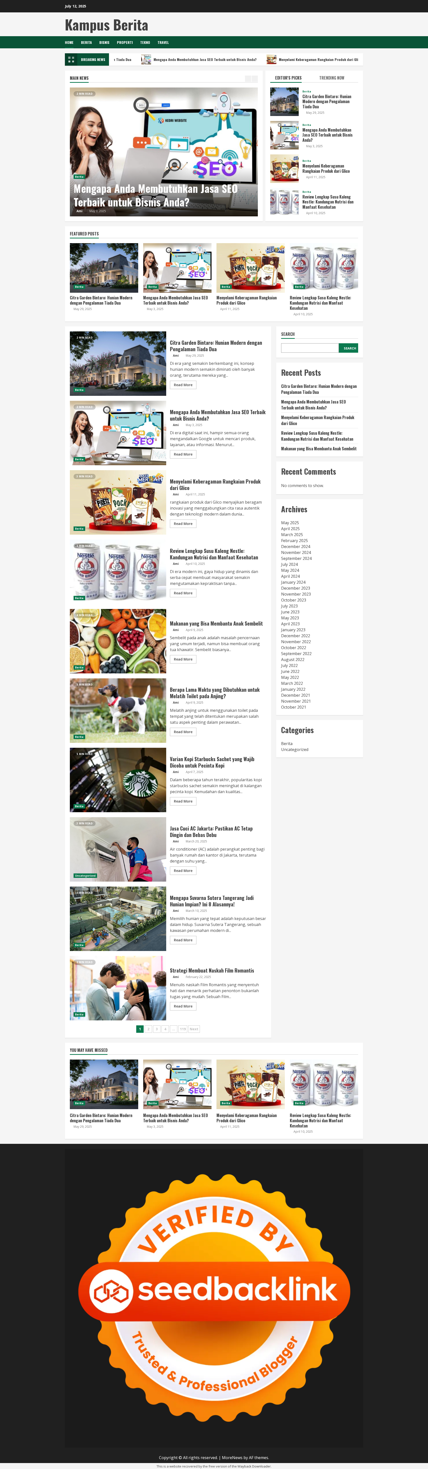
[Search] (361, 42)
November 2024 (296, 552)
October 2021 (293, 707)
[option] (164, 151)
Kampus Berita (106, 24)
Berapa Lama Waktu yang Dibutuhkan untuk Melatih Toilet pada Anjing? (118, 710)
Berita (86, 42)
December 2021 (295, 695)
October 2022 (293, 647)
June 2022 (290, 671)
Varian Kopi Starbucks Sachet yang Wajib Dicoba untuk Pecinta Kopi (118, 780)
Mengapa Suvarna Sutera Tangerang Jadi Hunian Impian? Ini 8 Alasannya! (118, 919)
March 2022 (292, 683)
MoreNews (232, 1457)
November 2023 (296, 594)
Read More (183, 384)
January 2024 (293, 582)
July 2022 (289, 665)
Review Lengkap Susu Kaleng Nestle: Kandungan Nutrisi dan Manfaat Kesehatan (284, 202)
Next (194, 1029)
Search (288, 334)
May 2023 (290, 618)
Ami (79, 211)
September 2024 (296, 558)
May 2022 (290, 677)
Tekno (145, 42)
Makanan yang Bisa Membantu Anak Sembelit (118, 641)
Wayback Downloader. (254, 1466)
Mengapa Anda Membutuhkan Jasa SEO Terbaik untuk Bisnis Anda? (149, 59)
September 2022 (296, 653)
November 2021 (296, 701)
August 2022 (292, 659)
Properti (125, 42)
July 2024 (289, 564)
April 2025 (290, 528)
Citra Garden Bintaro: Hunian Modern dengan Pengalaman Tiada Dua (284, 101)
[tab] (292, 79)
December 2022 (295, 635)
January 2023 (293, 630)
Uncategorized (85, 875)
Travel (163, 42)
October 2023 (293, 600)
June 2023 (290, 612)
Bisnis (104, 42)
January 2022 (293, 689)
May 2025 (290, 522)
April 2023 (290, 624)
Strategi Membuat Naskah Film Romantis (118, 988)
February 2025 (294, 540)
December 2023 (295, 588)
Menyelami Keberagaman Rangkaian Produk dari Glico (264, 59)
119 (183, 1029)
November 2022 (296, 641)
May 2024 (290, 570)
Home (69, 42)
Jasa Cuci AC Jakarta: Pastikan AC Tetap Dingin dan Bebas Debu (118, 849)
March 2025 (292, 534)
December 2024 (295, 546)
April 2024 (290, 576)
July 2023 (289, 606)
